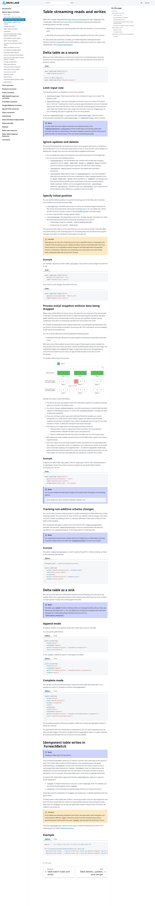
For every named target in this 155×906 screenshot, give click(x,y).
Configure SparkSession (64, 45)
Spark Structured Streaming (77, 19)
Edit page (48, 863)
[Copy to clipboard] (105, 71)
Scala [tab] (47, 66)
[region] (75, 849)
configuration (65, 129)
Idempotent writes (67, 828)
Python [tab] (47, 558)
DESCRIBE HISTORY (81, 211)
